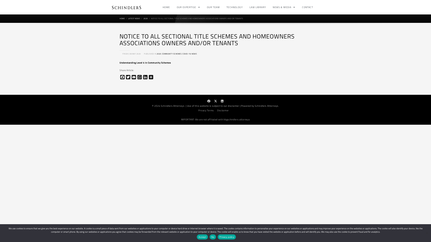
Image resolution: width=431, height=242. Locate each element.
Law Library (258, 7)
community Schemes (172, 53)
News (194, 53)
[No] (426, 233)
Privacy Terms (206, 110)
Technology (234, 7)
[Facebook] (209, 101)
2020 (159, 53)
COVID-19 (186, 53)
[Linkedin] (222, 101)
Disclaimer (223, 110)
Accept (202, 237)
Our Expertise (186, 7)
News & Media (282, 7)
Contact (307, 7)
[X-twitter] (215, 101)
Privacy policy (226, 237)
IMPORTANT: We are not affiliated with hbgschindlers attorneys (215, 119)
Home (166, 7)
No (212, 237)
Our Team (213, 7)
